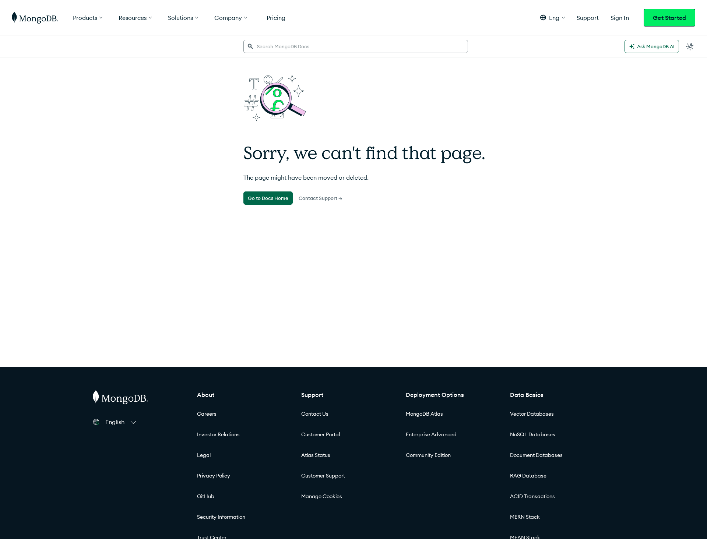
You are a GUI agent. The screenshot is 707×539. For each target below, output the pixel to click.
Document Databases (536, 455)
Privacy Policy (213, 475)
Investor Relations (218, 434)
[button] (552, 17)
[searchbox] (355, 46)
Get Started (669, 17)
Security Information (221, 517)
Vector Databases (532, 414)
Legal (204, 455)
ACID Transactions (532, 496)
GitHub (205, 496)
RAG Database (528, 475)
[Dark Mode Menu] (690, 46)
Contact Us (314, 414)
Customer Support (323, 475)
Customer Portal (320, 434)
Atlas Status (315, 455)
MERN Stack (525, 517)
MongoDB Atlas (424, 414)
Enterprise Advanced (431, 434)
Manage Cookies (321, 496)
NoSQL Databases (532, 434)
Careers (207, 414)
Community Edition (428, 455)
